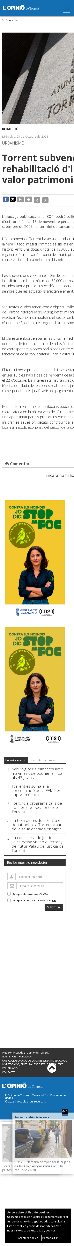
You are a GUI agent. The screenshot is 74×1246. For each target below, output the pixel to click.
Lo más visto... (16, 758)
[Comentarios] (28, 199)
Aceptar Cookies (28, 1238)
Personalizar (50, 1238)
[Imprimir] (20, 199)
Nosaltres (9, 1054)
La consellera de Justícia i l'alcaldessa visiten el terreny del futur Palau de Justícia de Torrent (38, 841)
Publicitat (25, 1054)
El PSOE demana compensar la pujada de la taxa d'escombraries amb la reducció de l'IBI (42, 1166)
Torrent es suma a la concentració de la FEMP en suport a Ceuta (36, 787)
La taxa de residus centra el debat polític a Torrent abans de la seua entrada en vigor (38, 822)
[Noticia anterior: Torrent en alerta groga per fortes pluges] (37, 199)
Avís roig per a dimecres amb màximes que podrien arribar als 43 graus (38, 770)
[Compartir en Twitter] (13, 199)
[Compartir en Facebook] (6, 199)
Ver (46, 891)
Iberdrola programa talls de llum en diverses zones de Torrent (37, 805)
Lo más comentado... (46, 758)
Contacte (12, 20)
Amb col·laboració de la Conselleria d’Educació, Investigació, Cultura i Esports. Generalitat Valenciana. (35, 1061)
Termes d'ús (40, 1092)
